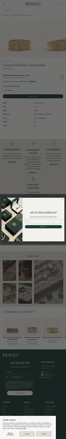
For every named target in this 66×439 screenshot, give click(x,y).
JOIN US (43, 226)
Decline (44, 434)
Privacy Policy (22, 428)
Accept (27, 434)
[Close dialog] (62, 199)
